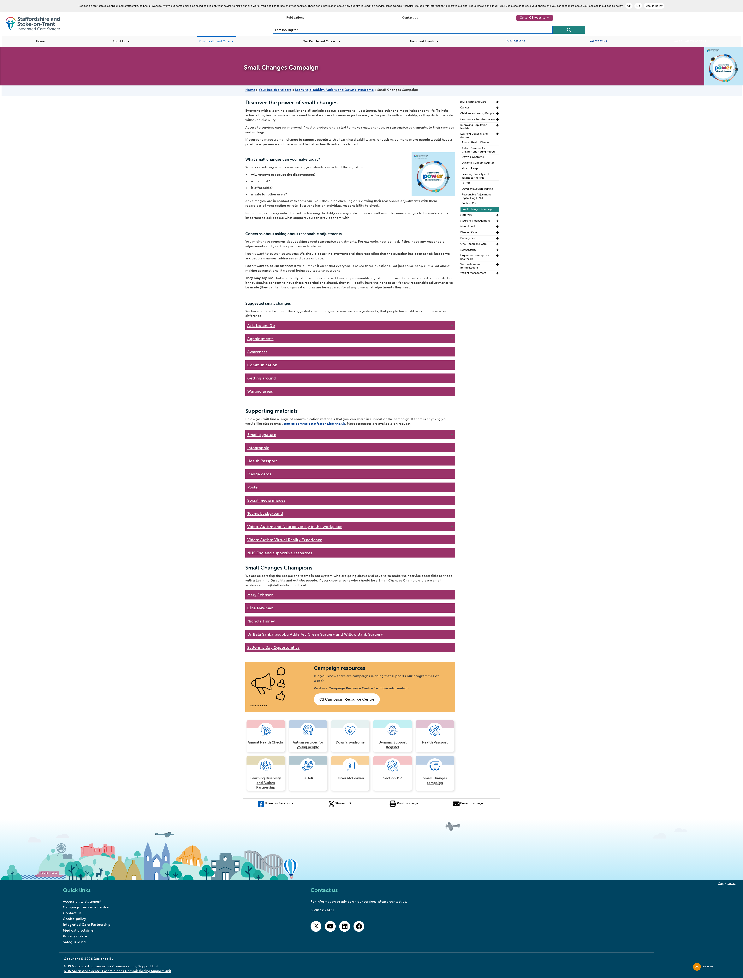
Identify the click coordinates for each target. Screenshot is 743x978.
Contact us (410, 17)
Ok (629, 5)
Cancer (464, 107)
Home (250, 90)
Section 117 (392, 778)
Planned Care (468, 232)
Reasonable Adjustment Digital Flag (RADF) (476, 196)
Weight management (473, 273)
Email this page (471, 803)
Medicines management (475, 220)
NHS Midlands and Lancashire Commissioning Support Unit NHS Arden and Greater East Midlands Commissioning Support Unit (117, 968)
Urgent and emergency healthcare (474, 257)
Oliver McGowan (350, 778)
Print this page (407, 803)
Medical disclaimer (79, 930)
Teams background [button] (265, 513)
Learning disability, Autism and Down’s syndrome (334, 90)
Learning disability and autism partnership (475, 176)
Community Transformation (477, 119)
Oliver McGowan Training (477, 188)
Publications (295, 17)
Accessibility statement (82, 901)
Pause (731, 883)
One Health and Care (473, 244)
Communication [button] (262, 365)
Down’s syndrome (350, 742)
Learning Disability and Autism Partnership (265, 783)
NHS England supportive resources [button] (279, 553)
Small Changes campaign (435, 780)
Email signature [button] (261, 434)
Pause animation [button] (258, 705)
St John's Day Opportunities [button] (273, 647)
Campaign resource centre (86, 907)
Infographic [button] (258, 447)
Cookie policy (654, 5)
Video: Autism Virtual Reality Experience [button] (284, 539)
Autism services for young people (308, 744)
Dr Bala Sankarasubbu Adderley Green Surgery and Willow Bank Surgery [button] (315, 634)
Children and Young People (477, 113)
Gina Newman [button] (260, 608)
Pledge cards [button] (259, 474)
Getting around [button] (261, 378)
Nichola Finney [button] (261, 621)
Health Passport (435, 742)
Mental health (468, 226)
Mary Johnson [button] (260, 595)
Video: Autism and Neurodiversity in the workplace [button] (294, 526)
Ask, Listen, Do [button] (261, 325)
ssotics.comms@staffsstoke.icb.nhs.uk (314, 423)
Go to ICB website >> (535, 17)
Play (720, 883)
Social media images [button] (266, 500)
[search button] (569, 30)
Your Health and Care (473, 101)
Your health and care (275, 90)
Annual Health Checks (266, 742)
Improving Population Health (473, 126)
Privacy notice (75, 936)
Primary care (468, 238)
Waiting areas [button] (260, 391)
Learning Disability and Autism (474, 135)
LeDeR (308, 778)
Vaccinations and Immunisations (470, 266)
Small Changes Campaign (477, 209)
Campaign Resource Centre (349, 699)
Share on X (343, 803)
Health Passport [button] (262, 461)
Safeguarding (468, 249)
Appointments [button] (260, 338)
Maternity (466, 215)
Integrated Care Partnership (87, 925)
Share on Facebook (279, 803)
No (638, 5)
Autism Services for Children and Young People (479, 150)
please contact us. (392, 901)
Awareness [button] (257, 352)
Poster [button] (253, 487)
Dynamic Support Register (392, 744)
